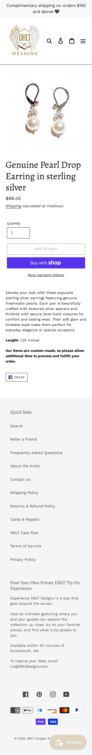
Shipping (13, 206)
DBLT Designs (37, 738)
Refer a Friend (23, 439)
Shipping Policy (24, 492)
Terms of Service (25, 546)
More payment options (46, 275)
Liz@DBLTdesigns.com (29, 666)
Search (16, 426)
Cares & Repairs (24, 519)
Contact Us (20, 479)
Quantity (13, 223)
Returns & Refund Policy (32, 506)
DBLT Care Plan (24, 533)
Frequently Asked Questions (36, 452)
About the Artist (25, 466)
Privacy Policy (23, 559)
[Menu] (83, 41)
